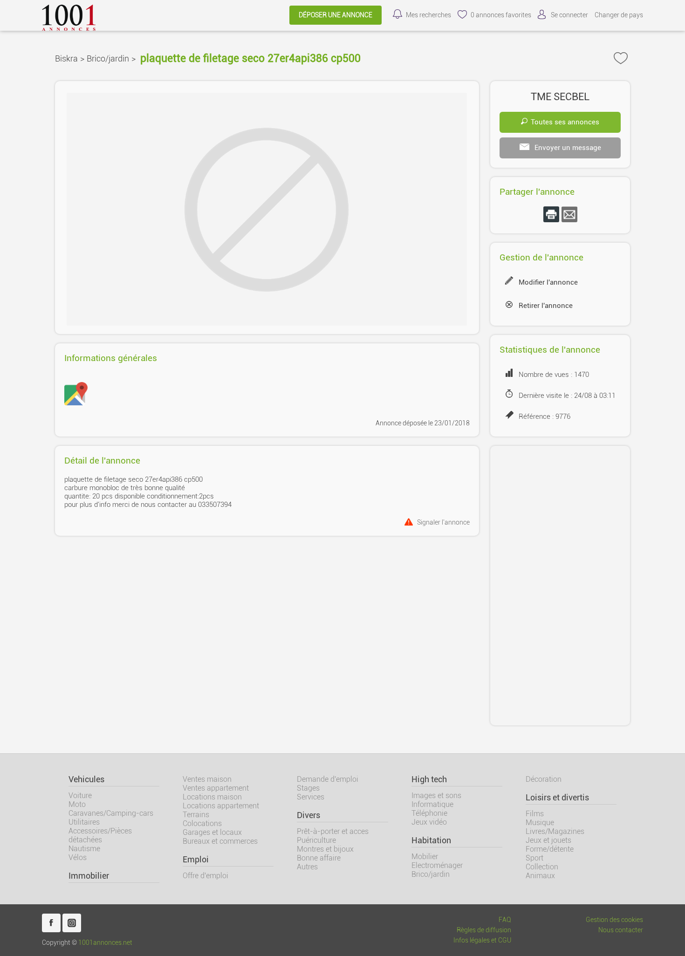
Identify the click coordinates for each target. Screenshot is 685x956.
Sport (534, 858)
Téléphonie (429, 813)
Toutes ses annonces (565, 122)
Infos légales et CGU (482, 940)
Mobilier (424, 856)
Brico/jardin (108, 58)
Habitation (431, 840)
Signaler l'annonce (443, 522)
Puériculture (316, 840)
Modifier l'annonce (548, 282)
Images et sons (436, 795)
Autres (307, 866)
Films (535, 813)
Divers (308, 815)
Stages (308, 788)
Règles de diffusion (484, 930)
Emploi (196, 859)
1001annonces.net (105, 943)
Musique (540, 822)
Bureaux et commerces (220, 841)
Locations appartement (221, 805)
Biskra (66, 58)
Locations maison (212, 796)
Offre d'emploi (205, 875)
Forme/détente (550, 849)
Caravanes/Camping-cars (110, 813)
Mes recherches (428, 15)
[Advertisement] (560, 585)
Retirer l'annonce (546, 305)
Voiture (80, 795)
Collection (542, 866)
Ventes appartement (216, 788)
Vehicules (86, 779)
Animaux (540, 875)
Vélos (77, 857)
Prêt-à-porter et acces (333, 831)
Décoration (544, 779)
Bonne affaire (319, 858)
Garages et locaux (212, 832)
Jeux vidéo (429, 822)
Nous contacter (620, 930)
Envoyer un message (567, 147)
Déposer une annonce (335, 15)
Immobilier (88, 876)
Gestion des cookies (614, 920)
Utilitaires (84, 822)
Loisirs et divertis (557, 797)
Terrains (196, 814)
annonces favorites (501, 15)
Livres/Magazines (555, 831)
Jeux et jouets (548, 840)
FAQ (505, 920)
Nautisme (84, 848)
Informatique (432, 804)
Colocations (202, 823)
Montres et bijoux (325, 849)
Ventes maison (207, 779)
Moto (77, 804)
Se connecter (569, 15)
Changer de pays (619, 15)
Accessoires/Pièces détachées (100, 835)
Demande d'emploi (327, 779)
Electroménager (437, 865)
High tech (429, 779)
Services (310, 796)
